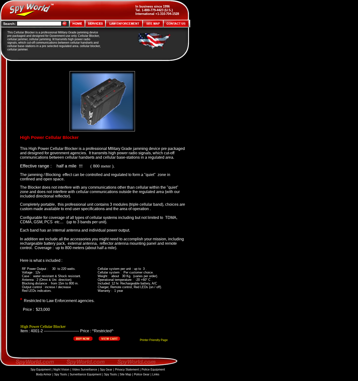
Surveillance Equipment (85, 374)
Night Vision (61, 369)
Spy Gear (106, 369)
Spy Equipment (40, 369)
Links (155, 374)
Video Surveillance (84, 369)
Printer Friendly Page (154, 340)
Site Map (125, 374)
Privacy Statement (127, 369)
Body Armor (43, 374)
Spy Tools (60, 374)
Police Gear (142, 374)
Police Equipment (153, 369)
